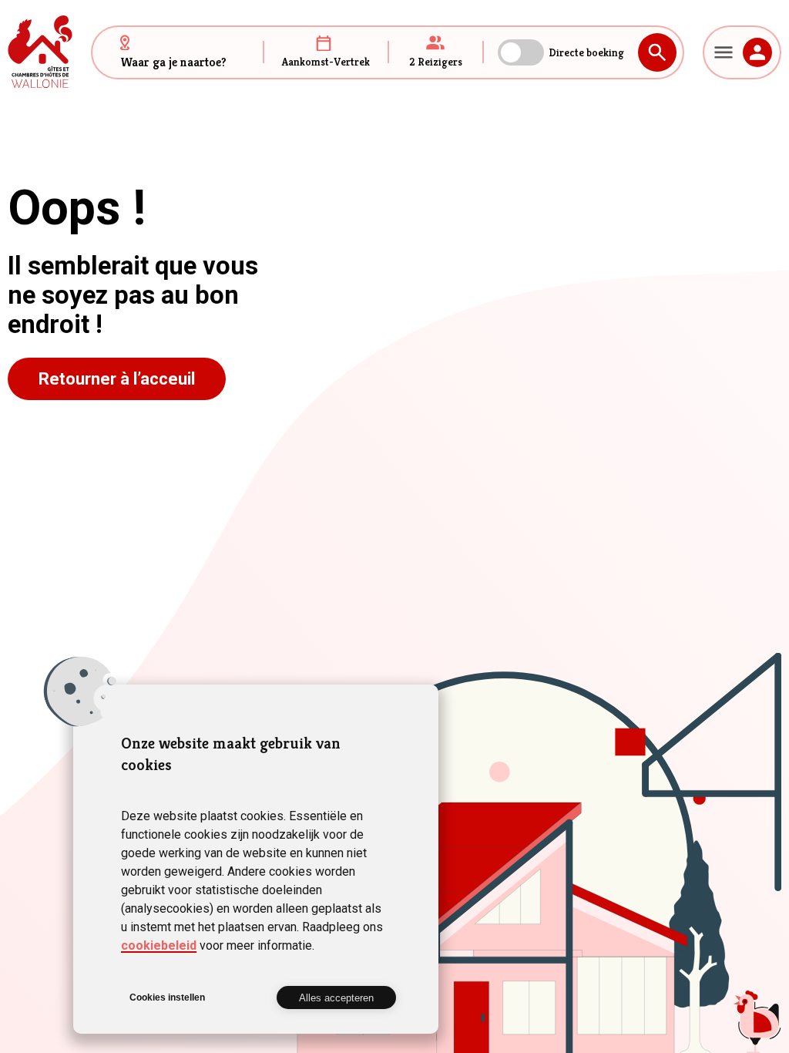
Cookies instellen (167, 997)
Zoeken (657, 52)
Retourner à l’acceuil (117, 379)
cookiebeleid (158, 945)
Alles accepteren (336, 998)
